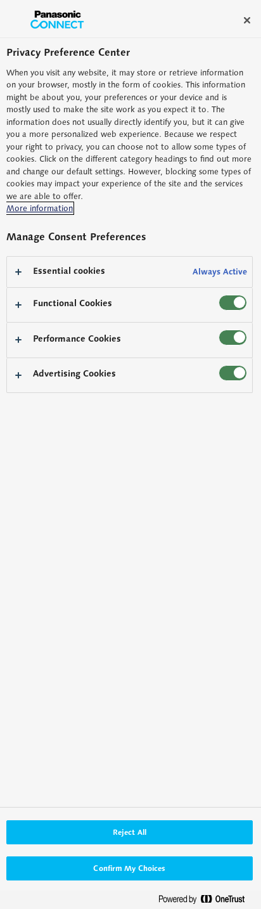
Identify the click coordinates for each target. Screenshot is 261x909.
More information (39, 208)
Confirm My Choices (129, 868)
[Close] (247, 20)
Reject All (129, 832)
